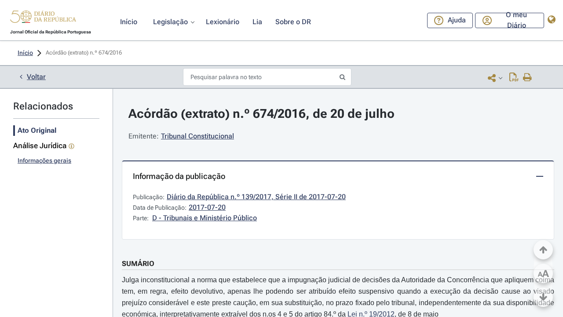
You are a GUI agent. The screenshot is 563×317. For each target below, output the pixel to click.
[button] (43, 18)
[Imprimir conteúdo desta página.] (527, 77)
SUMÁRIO (138, 263)
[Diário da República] (43, 19)
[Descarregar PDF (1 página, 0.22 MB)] (514, 77)
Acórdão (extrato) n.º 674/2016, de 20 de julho (261, 113)
